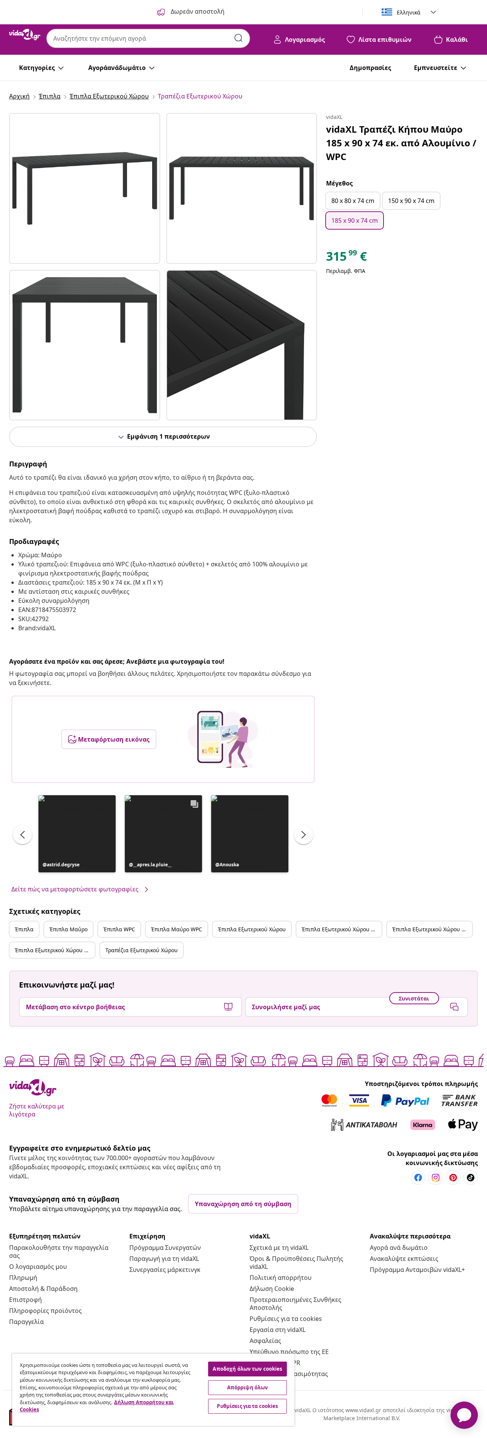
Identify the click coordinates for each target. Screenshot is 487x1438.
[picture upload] (223, 739)
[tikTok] (470, 1177)
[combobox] (148, 38)
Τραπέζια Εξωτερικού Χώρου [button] (141, 950)
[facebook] (418, 1177)
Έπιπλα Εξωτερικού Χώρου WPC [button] (432, 929)
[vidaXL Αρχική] (24, 34)
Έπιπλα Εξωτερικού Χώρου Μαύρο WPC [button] (55, 950)
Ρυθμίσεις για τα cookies (286, 1318)
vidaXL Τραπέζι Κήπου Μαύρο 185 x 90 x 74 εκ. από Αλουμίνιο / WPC (401, 143)
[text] (346, 258)
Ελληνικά (408, 12)
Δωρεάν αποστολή (196, 11)
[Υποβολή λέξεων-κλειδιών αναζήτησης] (238, 38)
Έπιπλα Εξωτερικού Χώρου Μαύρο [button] (342, 929)
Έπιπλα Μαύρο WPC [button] (176, 929)
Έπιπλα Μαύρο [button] (68, 929)
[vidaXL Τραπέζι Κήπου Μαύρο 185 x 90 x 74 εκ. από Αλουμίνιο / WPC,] (84, 188)
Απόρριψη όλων (247, 1387)
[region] (153, 1390)
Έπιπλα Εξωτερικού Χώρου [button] (252, 929)
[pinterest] (453, 1177)
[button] (77, 833)
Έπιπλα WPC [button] (119, 929)
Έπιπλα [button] (24, 929)
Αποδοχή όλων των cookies (247, 1368)
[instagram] (435, 1177)
